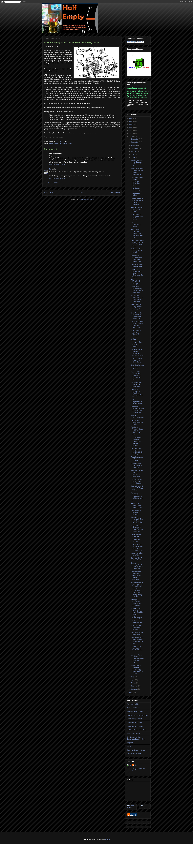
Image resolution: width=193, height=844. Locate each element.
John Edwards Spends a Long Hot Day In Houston (137, 217)
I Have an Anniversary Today (136, 224)
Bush (51, 144)
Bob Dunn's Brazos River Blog (137, 715)
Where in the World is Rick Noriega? (136, 282)
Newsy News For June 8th (137, 554)
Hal (50, 169)
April (133, 680)
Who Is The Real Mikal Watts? (137, 633)
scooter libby (58, 144)
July (132, 154)
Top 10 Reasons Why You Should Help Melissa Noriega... (136, 441)
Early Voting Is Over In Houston (136, 512)
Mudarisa (130, 746)
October (134, 145)
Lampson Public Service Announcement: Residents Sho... (137, 658)
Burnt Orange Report (134, 719)
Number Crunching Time (137, 416)
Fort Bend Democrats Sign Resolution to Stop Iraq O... (137, 409)
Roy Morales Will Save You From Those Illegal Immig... (137, 585)
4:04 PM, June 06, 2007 (57, 165)
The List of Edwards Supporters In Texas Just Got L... (137, 496)
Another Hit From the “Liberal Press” (137, 209)
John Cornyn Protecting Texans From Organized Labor (136, 191)
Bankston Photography (135, 711)
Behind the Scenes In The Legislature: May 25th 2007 (137, 520)
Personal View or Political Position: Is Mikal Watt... (137, 473)
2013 (131, 118)
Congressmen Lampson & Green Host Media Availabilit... (136, 575)
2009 (131, 130)
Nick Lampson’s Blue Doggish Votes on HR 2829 (136, 163)
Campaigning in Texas (135, 722)
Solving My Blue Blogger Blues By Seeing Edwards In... (136, 307)
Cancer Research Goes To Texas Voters (137, 488)
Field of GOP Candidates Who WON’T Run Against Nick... (136, 375)
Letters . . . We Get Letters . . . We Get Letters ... (137, 649)
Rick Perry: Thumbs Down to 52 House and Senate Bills (137, 430)
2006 (131, 693)
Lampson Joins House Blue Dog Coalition (136, 481)
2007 (131, 136)
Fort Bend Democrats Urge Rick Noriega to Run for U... (137, 393)
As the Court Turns (133, 708)
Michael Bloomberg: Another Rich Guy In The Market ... (136, 342)
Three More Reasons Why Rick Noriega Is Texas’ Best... (137, 289)
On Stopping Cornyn (135, 540)
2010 (131, 127)
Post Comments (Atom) (86, 200)
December (135, 139)
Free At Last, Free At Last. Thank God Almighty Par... (137, 243)
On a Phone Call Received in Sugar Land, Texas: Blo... (136, 315)
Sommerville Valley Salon (136, 750)
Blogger (107, 839)
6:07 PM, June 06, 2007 (57, 178)
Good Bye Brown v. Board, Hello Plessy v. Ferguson (137, 201)
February (134, 686)
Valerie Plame (67, 144)
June (133, 157)
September (135, 148)
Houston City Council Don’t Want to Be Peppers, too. (136, 258)
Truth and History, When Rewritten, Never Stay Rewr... (137, 181)
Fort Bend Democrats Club (136, 730)
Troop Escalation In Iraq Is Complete (137, 459)
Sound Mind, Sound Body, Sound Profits (136, 505)
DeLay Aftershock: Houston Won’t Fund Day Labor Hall (137, 324)
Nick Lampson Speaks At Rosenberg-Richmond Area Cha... (137, 669)
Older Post (115, 192)
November (135, 142)
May (133, 677)
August (134, 151)
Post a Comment (52, 183)
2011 (131, 124)
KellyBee (130, 743)
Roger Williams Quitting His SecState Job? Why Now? (137, 528)
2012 (131, 121)
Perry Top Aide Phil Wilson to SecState (136, 465)
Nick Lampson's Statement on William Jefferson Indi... (137, 619)
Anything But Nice (133, 704)
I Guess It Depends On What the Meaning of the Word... (137, 273)
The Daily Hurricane (134, 754)
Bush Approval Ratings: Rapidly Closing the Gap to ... (137, 451)
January (134, 689)
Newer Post (48, 192)
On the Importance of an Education (136, 401)
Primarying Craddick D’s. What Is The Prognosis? (136, 602)
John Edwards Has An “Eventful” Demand (136, 333)
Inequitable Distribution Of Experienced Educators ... (137, 298)
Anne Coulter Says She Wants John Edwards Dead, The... (137, 233)
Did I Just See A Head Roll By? (137, 559)
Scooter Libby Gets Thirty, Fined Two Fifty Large (71, 42)
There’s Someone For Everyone (137, 265)
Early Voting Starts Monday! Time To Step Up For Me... (137, 640)
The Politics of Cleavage (136, 535)
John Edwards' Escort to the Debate (136, 627)
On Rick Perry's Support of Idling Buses (136, 360)
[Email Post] (65, 141)
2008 (131, 133)
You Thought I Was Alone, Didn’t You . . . (136, 384)
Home (82, 192)
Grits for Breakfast (133, 733)
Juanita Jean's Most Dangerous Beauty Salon (136, 738)
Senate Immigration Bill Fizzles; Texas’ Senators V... (137, 565)
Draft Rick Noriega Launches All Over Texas (137, 367)
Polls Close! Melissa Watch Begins (137, 422)
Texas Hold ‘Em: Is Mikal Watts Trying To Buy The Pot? (136, 593)
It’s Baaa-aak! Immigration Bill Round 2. (137, 251)
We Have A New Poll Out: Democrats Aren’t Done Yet (137, 352)
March (133, 683)
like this (62, 50)
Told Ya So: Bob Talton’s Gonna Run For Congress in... (137, 547)
